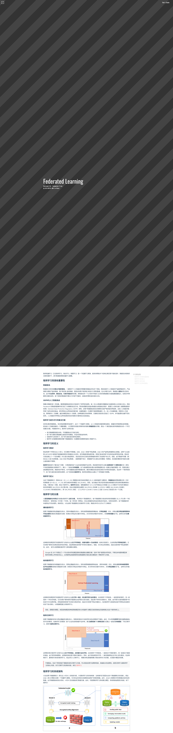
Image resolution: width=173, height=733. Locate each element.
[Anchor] (66, 380)
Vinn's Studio (165, 2)
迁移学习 (79, 665)
